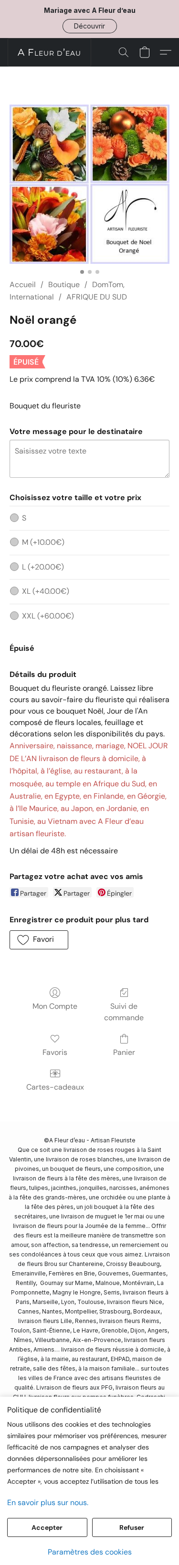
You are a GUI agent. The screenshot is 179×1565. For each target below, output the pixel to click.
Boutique (64, 285)
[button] (90, 26)
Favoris (54, 1052)
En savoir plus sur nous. (47, 1502)
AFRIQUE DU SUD (96, 297)
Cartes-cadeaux (55, 1087)
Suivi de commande (124, 1012)
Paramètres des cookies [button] (90, 1552)
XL (45, 591)
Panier (124, 1052)
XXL (48, 616)
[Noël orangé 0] (89, 184)
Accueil (23, 285)
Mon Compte (54, 1006)
